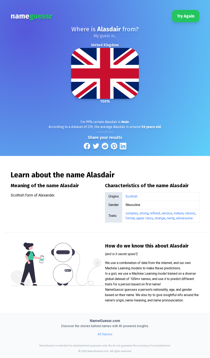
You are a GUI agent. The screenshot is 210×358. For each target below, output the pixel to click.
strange (159, 218)
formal (130, 218)
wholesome (184, 218)
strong (143, 213)
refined (155, 213)
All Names (105, 334)
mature (179, 213)
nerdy (171, 218)
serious (166, 213)
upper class (144, 218)
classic (190, 213)
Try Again (185, 16)
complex (132, 213)
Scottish (131, 196)
